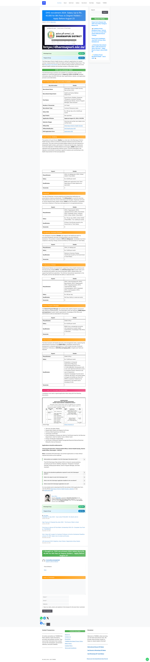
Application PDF (68, 131)
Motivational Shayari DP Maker (95, 647)
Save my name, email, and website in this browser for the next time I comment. (64, 607)
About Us (67, 634)
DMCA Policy (68, 643)
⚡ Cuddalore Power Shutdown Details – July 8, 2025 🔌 (99, 56)
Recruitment (84, 2)
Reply (45, 570)
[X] (47, 619)
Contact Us (68, 637)
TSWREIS (105, 2)
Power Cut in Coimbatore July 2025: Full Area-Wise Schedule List (99, 40)
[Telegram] (44, 619)
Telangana (98, 2)
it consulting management (53, 560)
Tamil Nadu (91, 2)
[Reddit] (45, 624)
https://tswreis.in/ (69, 424)
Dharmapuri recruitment (51, 64)
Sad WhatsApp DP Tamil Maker (95, 653)
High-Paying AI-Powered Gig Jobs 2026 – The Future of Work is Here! (60, 522)
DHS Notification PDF (70, 128)
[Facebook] (41, 624)
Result (65, 2)
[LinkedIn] (44, 624)
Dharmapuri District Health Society (73, 125)
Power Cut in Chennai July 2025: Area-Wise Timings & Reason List (99, 23)
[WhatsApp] (41, 619)
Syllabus (77, 2)
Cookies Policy (69, 645)
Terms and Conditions (70, 648)
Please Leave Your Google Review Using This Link (97, 658)
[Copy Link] (48, 624)
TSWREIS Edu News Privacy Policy (74, 641)
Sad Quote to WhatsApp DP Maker (96, 650)
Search (93, 10)
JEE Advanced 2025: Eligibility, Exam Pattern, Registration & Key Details (61, 541)
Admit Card (71, 2)
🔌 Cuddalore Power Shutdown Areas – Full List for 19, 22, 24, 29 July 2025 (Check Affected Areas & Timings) (99, 32)
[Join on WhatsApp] (147, 659)
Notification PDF (48, 490)
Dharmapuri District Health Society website (62, 489)
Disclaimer (67, 639)
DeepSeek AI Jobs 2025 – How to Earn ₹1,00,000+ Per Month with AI (60, 517)
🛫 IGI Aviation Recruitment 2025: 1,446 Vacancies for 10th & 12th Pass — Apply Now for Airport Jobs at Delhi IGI (99, 48)
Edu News (59, 2)
